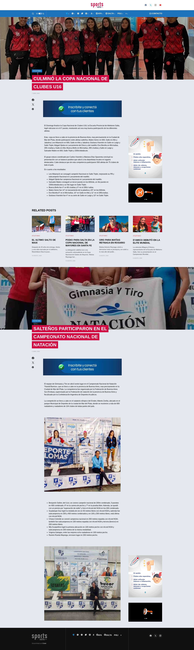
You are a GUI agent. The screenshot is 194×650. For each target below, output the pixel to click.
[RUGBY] (82, 13)
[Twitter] (150, 5)
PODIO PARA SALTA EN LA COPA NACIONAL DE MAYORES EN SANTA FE (80, 243)
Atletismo (37, 71)
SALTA (109, 635)
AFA (100, 635)
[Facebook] (146, 5)
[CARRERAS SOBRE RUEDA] (87, 13)
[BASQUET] (73, 13)
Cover (44, 643)
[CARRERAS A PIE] (92, 13)
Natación (36, 321)
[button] (33, 14)
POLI (116, 635)
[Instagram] (155, 5)
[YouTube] (160, 5)
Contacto (157, 13)
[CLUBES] (67, 13)
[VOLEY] (78, 13)
